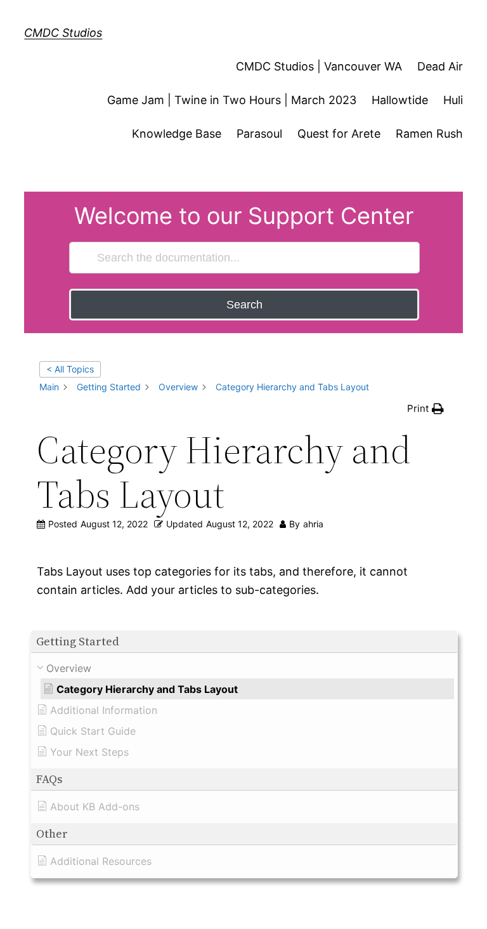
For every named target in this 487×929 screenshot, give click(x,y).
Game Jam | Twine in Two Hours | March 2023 (231, 100)
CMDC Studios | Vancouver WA (319, 66)
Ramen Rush (429, 133)
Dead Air (440, 66)
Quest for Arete (338, 133)
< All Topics (70, 369)
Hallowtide (400, 100)
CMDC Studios (63, 32)
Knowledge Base (176, 133)
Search (244, 304)
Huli (453, 100)
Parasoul (259, 133)
